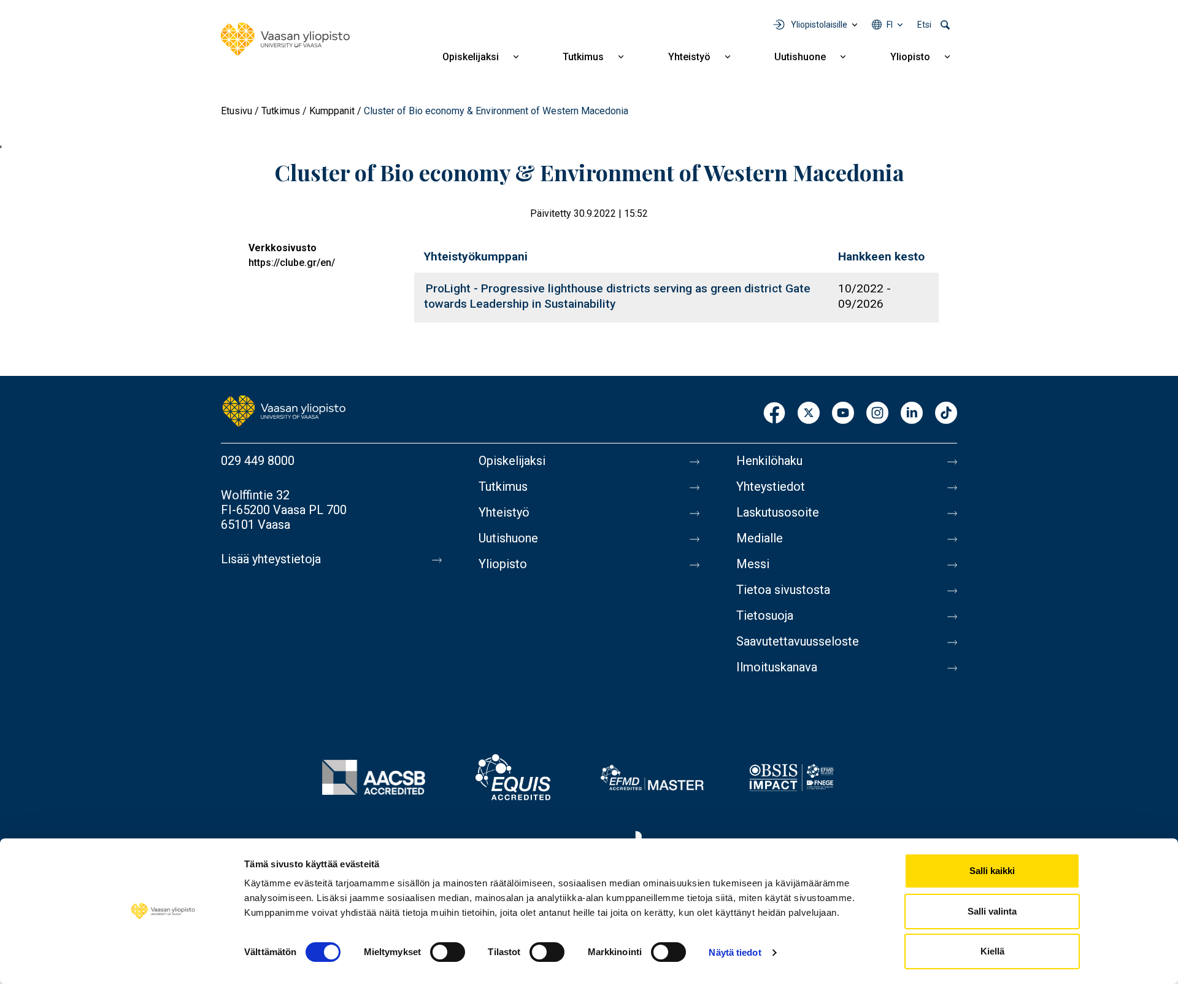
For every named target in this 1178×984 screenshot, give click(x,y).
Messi (752, 563)
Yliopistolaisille (819, 24)
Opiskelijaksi (470, 57)
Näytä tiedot (735, 952)
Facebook (774, 414)
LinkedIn (912, 414)
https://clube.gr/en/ (291, 262)
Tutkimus (583, 57)
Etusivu (236, 111)
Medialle (759, 538)
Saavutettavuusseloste (797, 641)
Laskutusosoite (777, 512)
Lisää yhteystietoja (271, 559)
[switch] (447, 952)
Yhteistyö (689, 57)
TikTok (946, 414)
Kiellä (992, 951)
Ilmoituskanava (776, 667)
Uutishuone (800, 57)
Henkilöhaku (769, 460)
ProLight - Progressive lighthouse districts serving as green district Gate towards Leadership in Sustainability (617, 296)
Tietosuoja (764, 615)
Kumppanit (332, 111)
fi (890, 24)
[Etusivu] (285, 39)
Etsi (924, 24)
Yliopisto (910, 57)
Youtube (843, 414)
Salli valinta (992, 911)
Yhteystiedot (770, 486)
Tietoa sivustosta (783, 589)
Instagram (877, 414)
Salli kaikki (992, 870)
